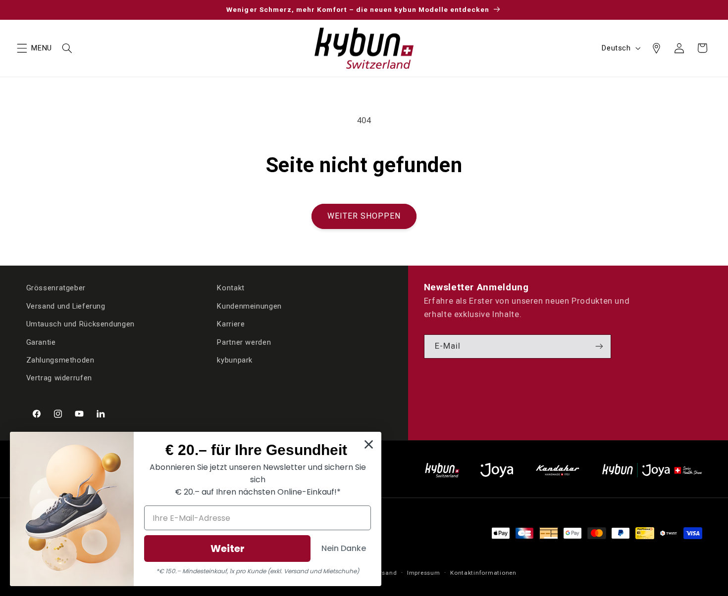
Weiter (227, 548)
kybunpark (235, 360)
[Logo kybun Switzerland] (442, 470)
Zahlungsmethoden (60, 360)
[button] (21, 48)
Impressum (423, 572)
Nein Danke (343, 548)
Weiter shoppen (364, 216)
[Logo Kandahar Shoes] (557, 470)
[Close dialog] (368, 444)
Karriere (231, 324)
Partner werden (244, 342)
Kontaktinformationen (483, 572)
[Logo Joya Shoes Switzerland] (496, 470)
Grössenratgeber (56, 287)
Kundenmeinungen (249, 306)
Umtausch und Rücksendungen (80, 324)
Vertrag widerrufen (59, 377)
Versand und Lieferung (65, 306)
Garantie (41, 342)
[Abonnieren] (599, 346)
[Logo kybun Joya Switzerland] (652, 470)
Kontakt (230, 287)
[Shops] (656, 48)
